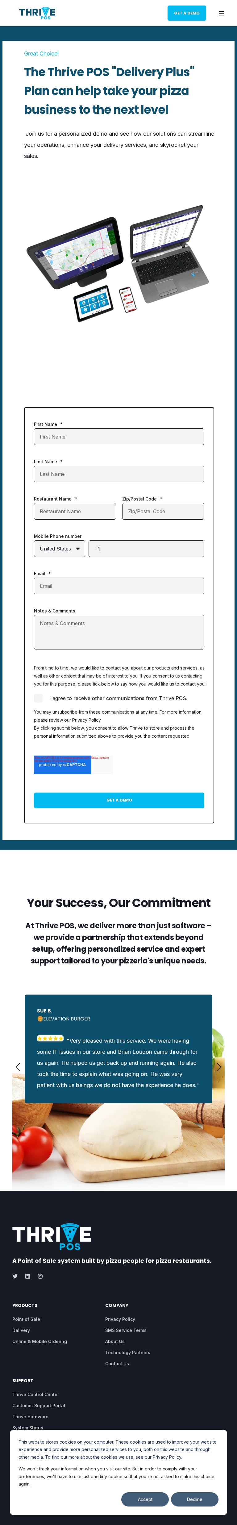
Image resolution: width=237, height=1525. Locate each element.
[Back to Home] (37, 13)
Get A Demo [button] (187, 13)
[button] (17, 1067)
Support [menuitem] (22, 1381)
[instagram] (38, 1276)
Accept (145, 1499)
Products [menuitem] (24, 1306)
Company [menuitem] (116, 1306)
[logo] (51, 1236)
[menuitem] (26, 1319)
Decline (194, 1499)
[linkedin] (27, 1276)
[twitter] (16, 1276)
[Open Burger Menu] (221, 13)
